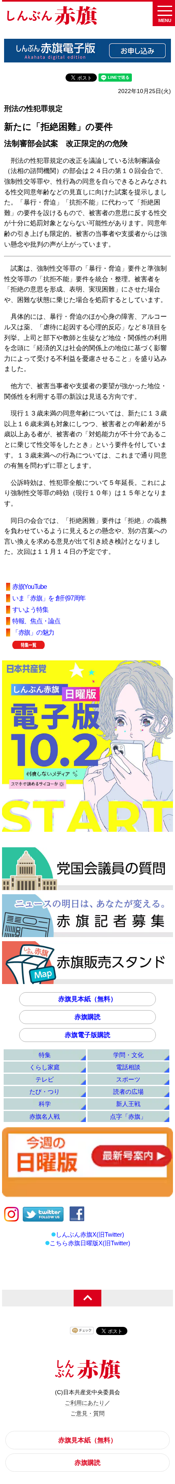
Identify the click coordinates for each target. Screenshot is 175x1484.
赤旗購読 (87, 1016)
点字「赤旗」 (128, 1116)
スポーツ (128, 1079)
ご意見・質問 (87, 1413)
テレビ (44, 1079)
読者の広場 (128, 1091)
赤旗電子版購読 (87, 1034)
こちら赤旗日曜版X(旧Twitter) (90, 1243)
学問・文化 (128, 1054)
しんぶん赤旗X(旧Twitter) (90, 1234)
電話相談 (128, 1067)
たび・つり (44, 1091)
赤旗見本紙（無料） (87, 998)
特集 (45, 1054)
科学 (45, 1103)
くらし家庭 (44, 1067)
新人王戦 (128, 1103)
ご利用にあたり (85, 1403)
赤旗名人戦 (44, 1116)
